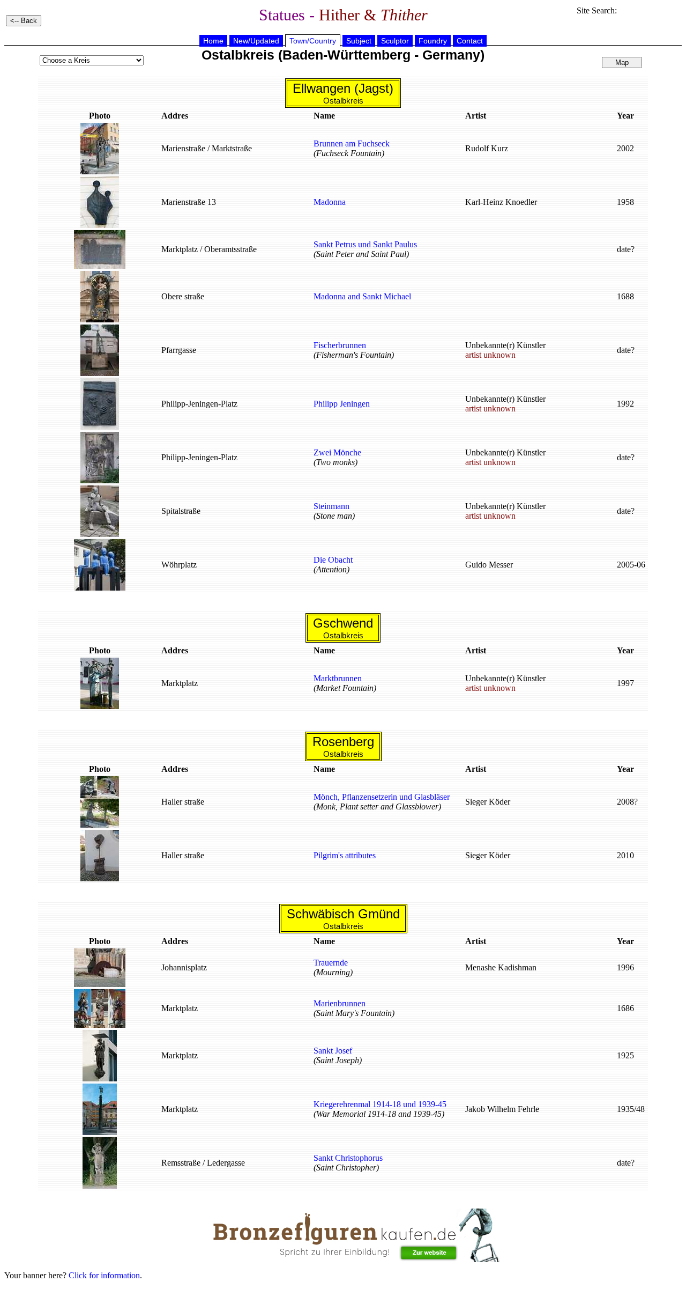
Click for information (104, 1275)
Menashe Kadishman (500, 967)
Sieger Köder (487, 801)
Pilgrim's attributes (345, 855)
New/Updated (256, 40)
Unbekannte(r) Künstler (505, 350)
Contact (470, 40)
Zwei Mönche (337, 452)
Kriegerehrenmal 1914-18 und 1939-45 (380, 1104)
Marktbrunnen (338, 678)
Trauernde (331, 962)
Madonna (330, 202)
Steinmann (331, 506)
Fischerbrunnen (340, 345)
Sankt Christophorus (348, 1157)
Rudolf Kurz (486, 148)
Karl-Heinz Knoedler (501, 202)
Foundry (433, 40)
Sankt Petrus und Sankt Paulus (365, 244)
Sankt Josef (333, 1050)
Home (213, 40)
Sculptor (395, 40)
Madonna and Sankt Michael (362, 296)
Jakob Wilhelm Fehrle (502, 1109)
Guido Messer (489, 564)
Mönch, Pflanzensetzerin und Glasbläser (382, 796)
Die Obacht (333, 559)
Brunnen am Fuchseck (352, 143)
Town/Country (312, 40)
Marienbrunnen (340, 1003)
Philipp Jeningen (342, 403)
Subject (358, 40)
